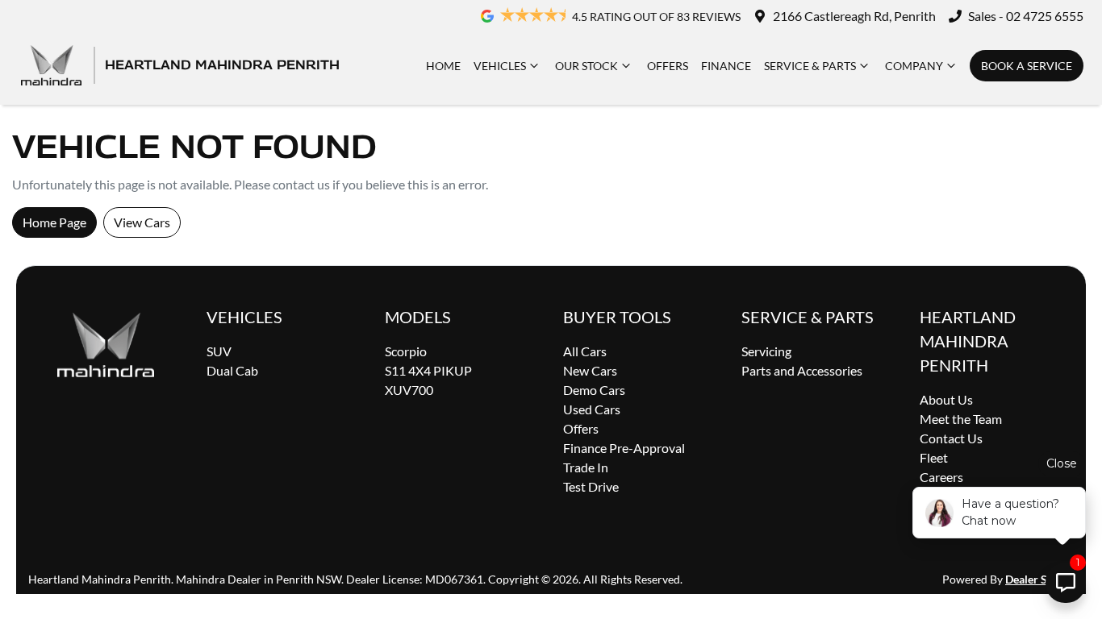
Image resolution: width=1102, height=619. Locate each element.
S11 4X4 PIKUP (428, 370)
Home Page (54, 222)
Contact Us (951, 438)
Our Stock (586, 66)
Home (443, 66)
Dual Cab (232, 370)
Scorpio (406, 351)
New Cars (590, 370)
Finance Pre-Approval (624, 447)
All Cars (585, 351)
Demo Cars (594, 389)
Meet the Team (961, 418)
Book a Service (1026, 66)
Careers (941, 476)
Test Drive (591, 486)
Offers (667, 66)
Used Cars (591, 409)
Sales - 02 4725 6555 (1025, 15)
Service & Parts (810, 66)
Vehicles (500, 66)
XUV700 (409, 389)
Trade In (585, 467)
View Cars (142, 222)
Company (914, 66)
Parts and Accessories (801, 370)
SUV (219, 351)
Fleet (934, 457)
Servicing (766, 351)
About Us (946, 399)
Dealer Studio (1039, 579)
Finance (726, 66)
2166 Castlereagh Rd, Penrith (854, 15)
